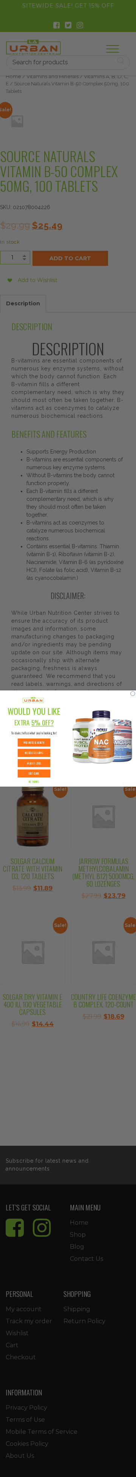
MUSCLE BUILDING (34, 753)
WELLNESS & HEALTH (34, 742)
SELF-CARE (34, 773)
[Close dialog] (133, 693)
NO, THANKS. (34, 782)
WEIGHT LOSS (34, 763)
